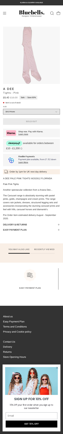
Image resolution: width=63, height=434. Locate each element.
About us (8, 316)
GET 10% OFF (31, 423)
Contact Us (9, 341)
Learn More (23, 162)
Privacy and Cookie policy (17, 331)
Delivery (7, 346)
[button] (52, 13)
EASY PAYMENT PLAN (14, 229)
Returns (7, 352)
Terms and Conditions (15, 326)
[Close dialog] (57, 367)
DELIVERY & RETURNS (15, 224)
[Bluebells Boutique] (31, 13)
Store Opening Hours (14, 357)
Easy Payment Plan (13, 321)
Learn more (23, 134)
